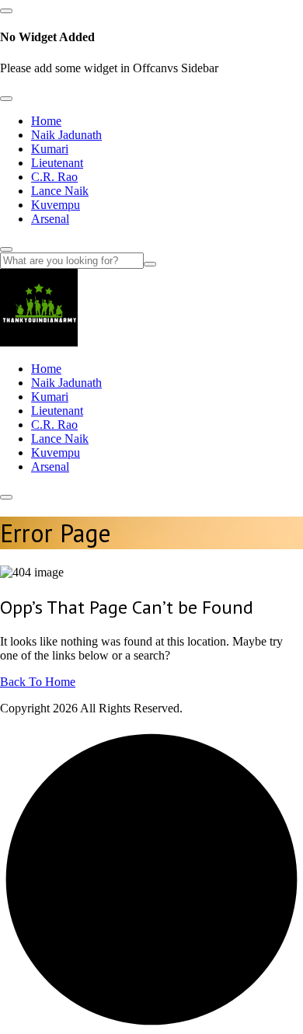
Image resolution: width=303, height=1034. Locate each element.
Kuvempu (55, 204)
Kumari (49, 148)
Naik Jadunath (66, 134)
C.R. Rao (54, 176)
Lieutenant (57, 162)
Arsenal (50, 218)
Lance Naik (60, 190)
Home (46, 120)
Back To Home (37, 681)
